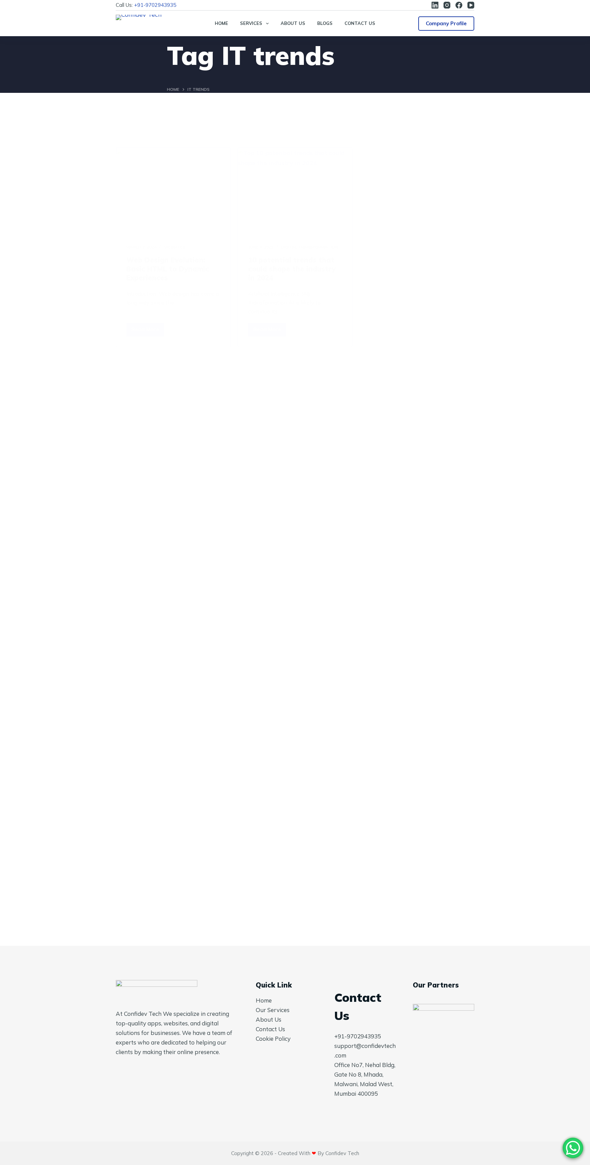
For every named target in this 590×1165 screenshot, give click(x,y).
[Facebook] (458, 5)
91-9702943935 (156, 5)
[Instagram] (447, 5)
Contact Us (360, 23)
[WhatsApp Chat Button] (573, 1148)
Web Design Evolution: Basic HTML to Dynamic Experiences (167, 269)
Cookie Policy (273, 1038)
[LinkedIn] (435, 5)
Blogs (325, 23)
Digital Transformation (309, 247)
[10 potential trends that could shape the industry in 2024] (295, 190)
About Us (293, 23)
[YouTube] (470, 5)
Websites (174, 247)
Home (221, 23)
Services (251, 23)
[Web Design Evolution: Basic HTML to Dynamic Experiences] (173, 190)
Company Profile (446, 23)
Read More (147, 331)
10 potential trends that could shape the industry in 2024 (292, 269)
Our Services (273, 1009)
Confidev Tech (342, 1153)
